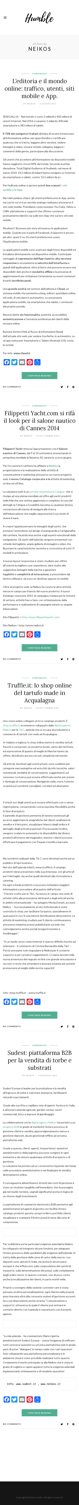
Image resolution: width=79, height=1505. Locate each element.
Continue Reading (39, 375)
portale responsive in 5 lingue (47, 491)
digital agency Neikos (44, 1122)
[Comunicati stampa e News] (39, 17)
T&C (21, 729)
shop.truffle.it (11, 725)
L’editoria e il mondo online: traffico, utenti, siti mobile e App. (39, 88)
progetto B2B (11, 1126)
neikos (31, 103)
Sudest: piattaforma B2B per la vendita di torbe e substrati (39, 1060)
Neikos (53, 465)
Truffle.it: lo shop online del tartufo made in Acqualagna (39, 693)
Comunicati (39, 73)
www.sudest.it (26, 1383)
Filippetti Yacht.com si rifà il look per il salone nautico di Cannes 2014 (40, 421)
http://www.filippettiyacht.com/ (41, 617)
